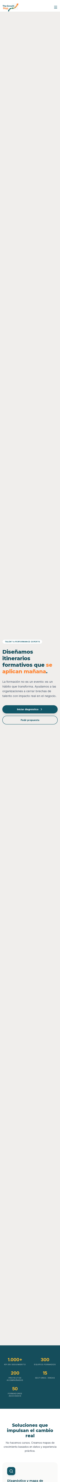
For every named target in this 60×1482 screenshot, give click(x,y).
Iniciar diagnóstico (27, 709)
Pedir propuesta (30, 720)
